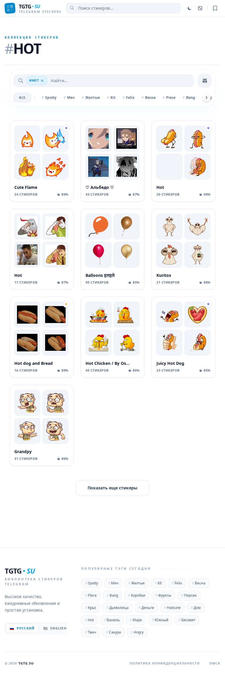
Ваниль (112, 619)
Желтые (136, 583)
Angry (137, 632)
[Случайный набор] (200, 8)
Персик (189, 595)
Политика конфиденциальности (164, 663)
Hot (89, 619)
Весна (198, 583)
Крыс (90, 607)
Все (22, 97)
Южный (160, 619)
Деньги (146, 607)
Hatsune (172, 607)
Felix (177, 583)
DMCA (214, 663)
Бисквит (186, 619)
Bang (112, 595)
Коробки (136, 595)
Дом (196, 607)
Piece (91, 595)
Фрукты (163, 595)
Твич (90, 632)
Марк (136, 619)
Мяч (113, 583)
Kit (158, 583)
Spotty (91, 583)
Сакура (113, 632)
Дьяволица (117, 607)
